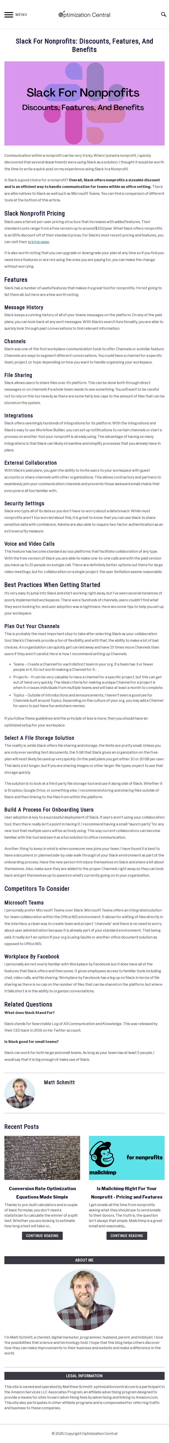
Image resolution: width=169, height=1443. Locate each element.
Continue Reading (42, 1236)
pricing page (38, 242)
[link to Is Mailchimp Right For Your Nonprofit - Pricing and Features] (127, 1158)
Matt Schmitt (59, 1082)
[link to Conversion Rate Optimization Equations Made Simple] (42, 1158)
